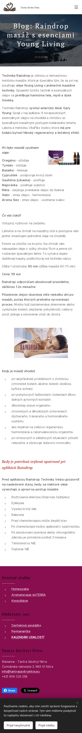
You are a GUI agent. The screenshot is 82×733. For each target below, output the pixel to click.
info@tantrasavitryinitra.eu (21, 671)
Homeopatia (20, 589)
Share (11, 690)
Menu (76, 7)
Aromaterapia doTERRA (28, 595)
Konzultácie (19, 601)
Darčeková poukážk (25, 625)
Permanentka (20, 631)
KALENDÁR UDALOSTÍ (27, 637)
